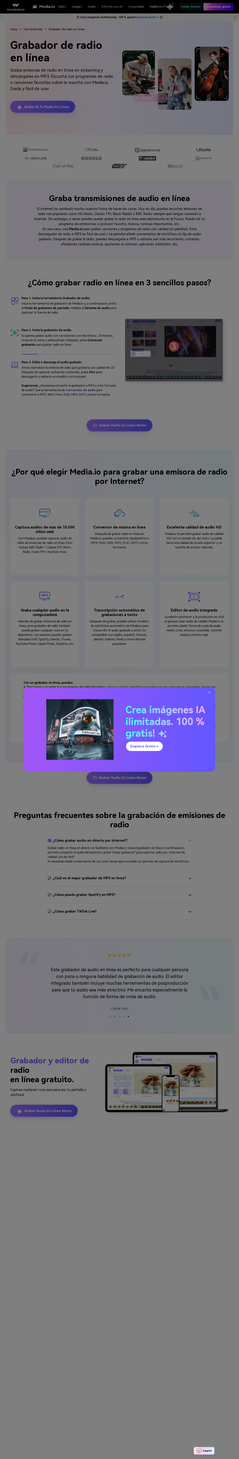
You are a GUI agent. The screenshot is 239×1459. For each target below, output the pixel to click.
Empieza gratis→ (144, 746)
